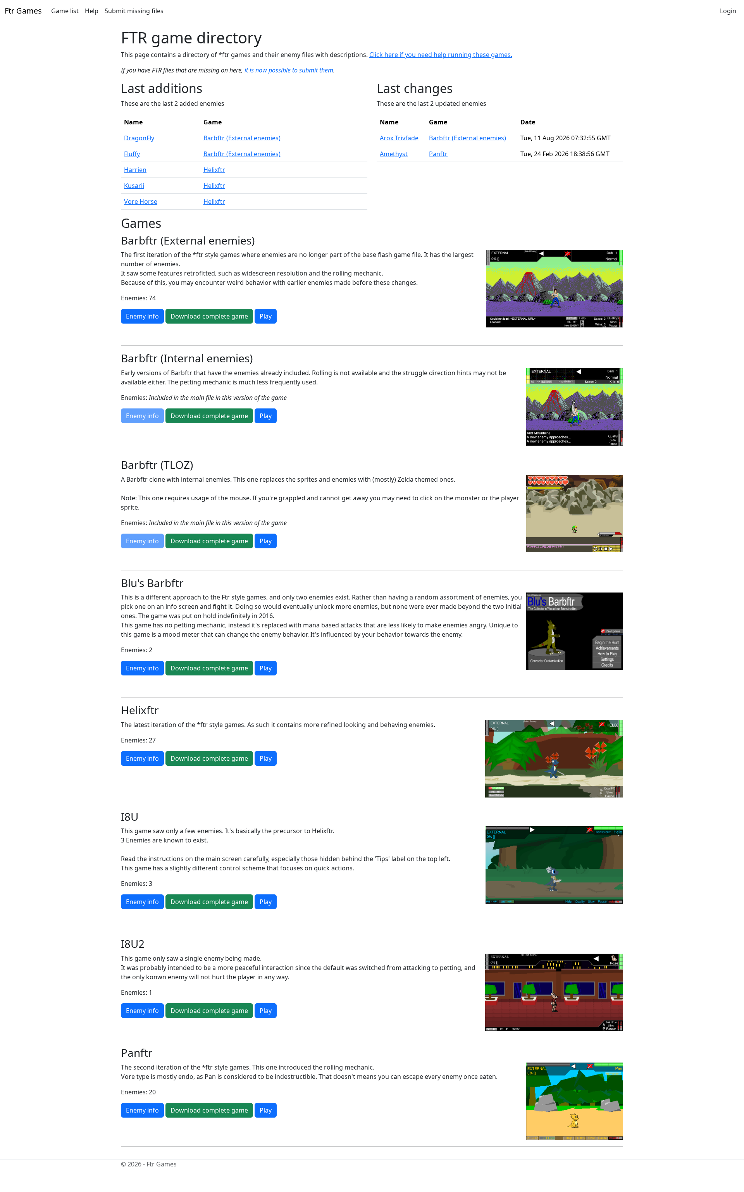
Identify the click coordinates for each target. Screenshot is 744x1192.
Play (266, 316)
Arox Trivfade (399, 138)
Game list (65, 11)
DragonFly (139, 138)
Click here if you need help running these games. (440, 54)
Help (91, 11)
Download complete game (209, 316)
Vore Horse (140, 201)
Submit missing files (134, 11)
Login (728, 11)
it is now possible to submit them (289, 70)
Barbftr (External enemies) (242, 138)
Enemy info (142, 316)
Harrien (135, 169)
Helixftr (214, 169)
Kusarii (134, 185)
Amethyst (394, 154)
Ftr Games (23, 10)
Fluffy (132, 154)
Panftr (438, 154)
